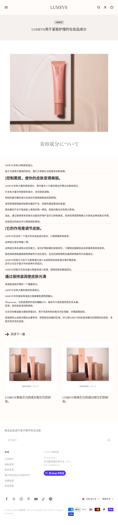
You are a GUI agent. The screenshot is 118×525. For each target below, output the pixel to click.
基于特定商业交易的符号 (17, 475)
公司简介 (9, 459)
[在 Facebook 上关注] (6, 499)
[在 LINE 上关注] (51, 499)
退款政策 (9, 486)
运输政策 (9, 480)
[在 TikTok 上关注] (43, 499)
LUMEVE (59, 22)
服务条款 (9, 469)
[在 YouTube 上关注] (36, 499)
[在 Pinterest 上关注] (29, 499)
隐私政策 (9, 464)
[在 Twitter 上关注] (14, 499)
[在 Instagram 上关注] (21, 499)
